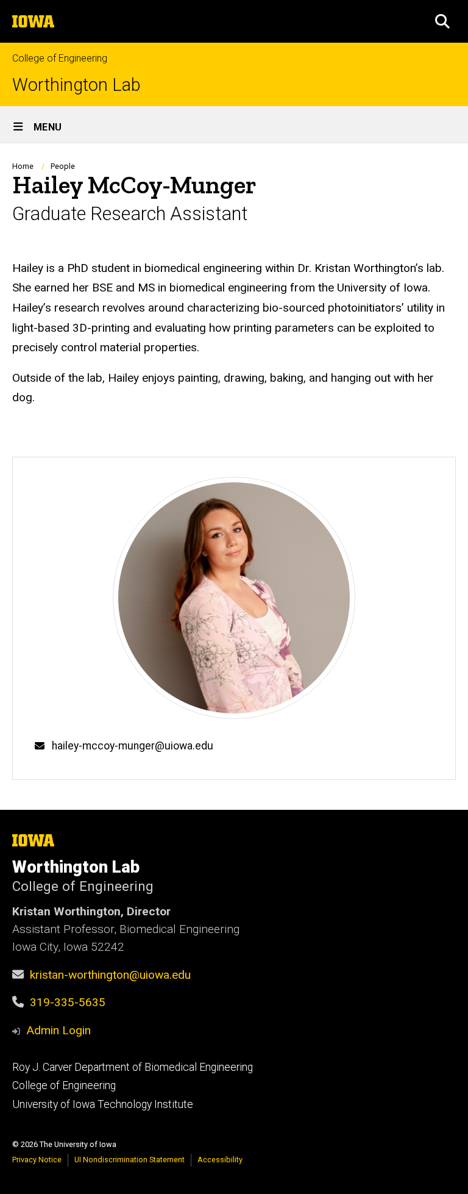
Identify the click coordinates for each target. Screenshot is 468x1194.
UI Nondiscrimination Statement (129, 1159)
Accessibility (220, 1159)
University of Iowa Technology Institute (102, 1104)
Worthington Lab (76, 85)
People (63, 166)
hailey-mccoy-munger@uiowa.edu (132, 746)
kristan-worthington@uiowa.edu (110, 975)
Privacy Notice (37, 1159)
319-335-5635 (67, 1002)
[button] (442, 21)
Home (23, 166)
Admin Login (58, 1030)
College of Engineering (59, 58)
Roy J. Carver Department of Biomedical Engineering (132, 1067)
